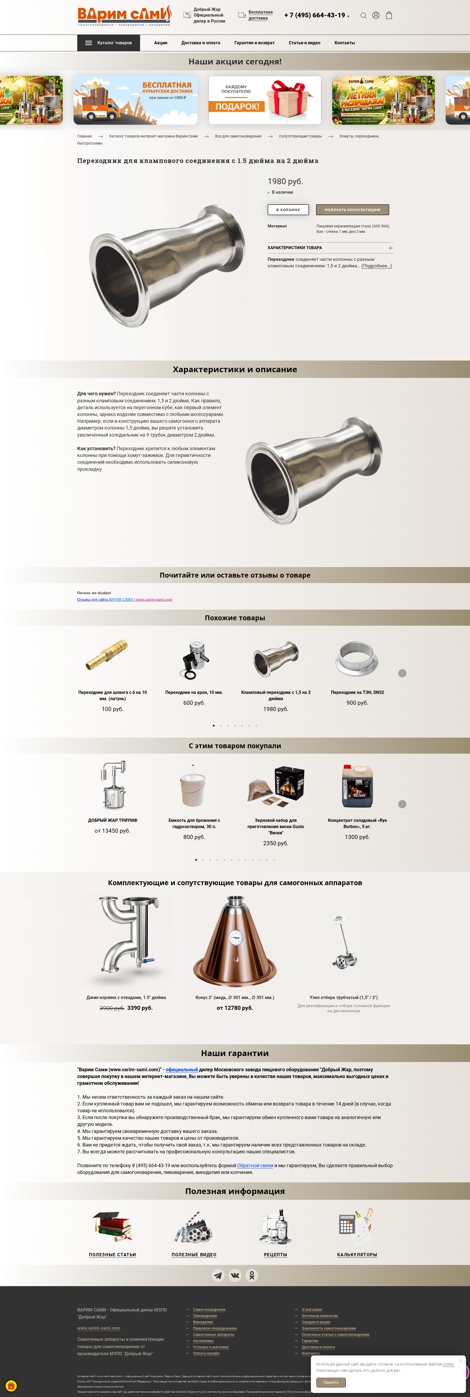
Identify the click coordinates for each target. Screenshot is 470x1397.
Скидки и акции (316, 1322)
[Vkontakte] (235, 1275)
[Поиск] (364, 15)
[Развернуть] (11, 1386)
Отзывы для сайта (124, 599)
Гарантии (310, 1341)
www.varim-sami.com (98, 1328)
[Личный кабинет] (376, 15)
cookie (448, 1364)
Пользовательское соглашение (266, 1391)
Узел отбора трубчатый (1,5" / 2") (344, 997)
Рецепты (275, 1254)
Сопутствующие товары (300, 136)
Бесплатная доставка (261, 15)
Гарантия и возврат (254, 42)
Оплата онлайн (206, 1353)
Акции (160, 42)
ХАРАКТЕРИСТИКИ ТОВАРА (295, 247)
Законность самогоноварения (329, 1328)
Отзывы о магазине (211, 1347)
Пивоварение (205, 1316)
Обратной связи (255, 1165)
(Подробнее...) (376, 265)
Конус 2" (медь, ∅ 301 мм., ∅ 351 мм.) (235, 997)
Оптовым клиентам (320, 1316)
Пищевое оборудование (215, 1328)
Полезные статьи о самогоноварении (335, 1334)
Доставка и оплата (200, 42)
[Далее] (402, 673)
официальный (182, 1069)
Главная (84, 136)
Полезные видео (194, 1254)
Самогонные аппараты (213, 1334)
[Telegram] (218, 1275)
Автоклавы (203, 1341)
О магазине (312, 1309)
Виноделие (203, 1322)
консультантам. (114, 1386)
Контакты (345, 42)
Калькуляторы (357, 1254)
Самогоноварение (209, 1309)
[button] (214, 725)
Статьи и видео (304, 42)
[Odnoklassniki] (251, 1275)
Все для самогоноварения (238, 136)
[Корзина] (389, 15)
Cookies (180, 1391)
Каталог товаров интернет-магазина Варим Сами (153, 136)
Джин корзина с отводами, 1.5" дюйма (126, 997)
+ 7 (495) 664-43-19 (317, 15)
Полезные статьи (112, 1254)
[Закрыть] (460, 1360)
